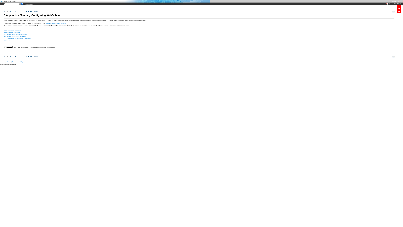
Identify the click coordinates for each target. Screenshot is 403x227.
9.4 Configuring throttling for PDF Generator (15, 36)
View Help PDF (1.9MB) (395, 3)
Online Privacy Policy (17, 62)
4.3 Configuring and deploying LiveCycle (55, 23)
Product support (396, 1)
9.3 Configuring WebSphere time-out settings (15, 34)
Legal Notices (7, 62)
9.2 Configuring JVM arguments (12, 32)
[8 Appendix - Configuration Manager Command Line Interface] (392, 12)
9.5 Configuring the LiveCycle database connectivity (17, 38)
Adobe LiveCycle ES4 (10, 1)
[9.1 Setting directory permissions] (394, 12)
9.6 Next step (7, 40)
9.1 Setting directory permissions (12, 30)
